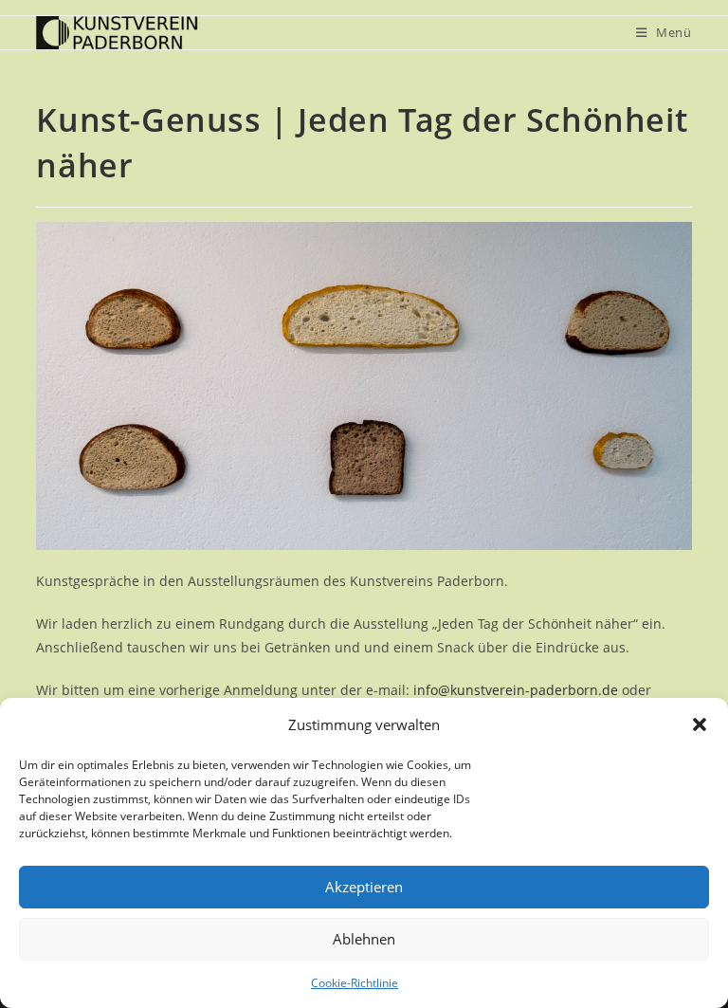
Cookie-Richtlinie (354, 983)
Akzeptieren (364, 886)
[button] (699, 724)
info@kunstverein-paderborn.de (515, 690)
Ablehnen (364, 938)
